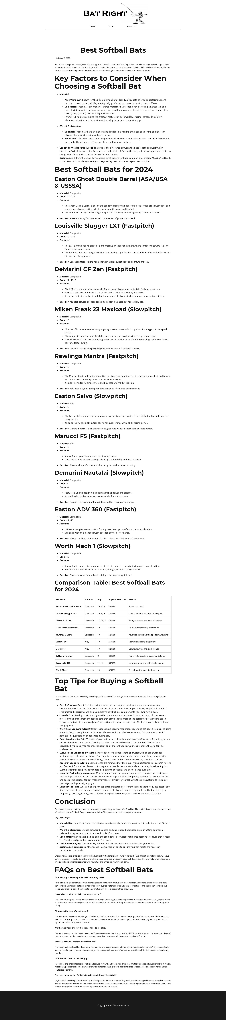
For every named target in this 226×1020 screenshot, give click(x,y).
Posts (111, 26)
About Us (131, 26)
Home (92, 26)
